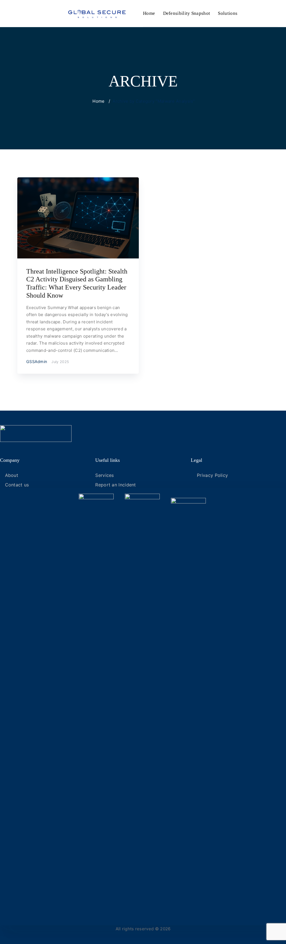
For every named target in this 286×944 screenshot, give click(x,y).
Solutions (227, 13)
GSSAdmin (36, 361)
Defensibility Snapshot (186, 13)
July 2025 (60, 362)
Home (149, 13)
